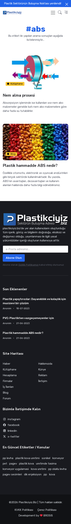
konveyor (58, 458)
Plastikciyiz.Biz (28, 502)
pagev (13, 463)
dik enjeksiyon (33, 474)
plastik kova (26, 463)
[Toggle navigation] (53, 12)
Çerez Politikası (47, 510)
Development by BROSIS (35, 515)
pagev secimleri (12, 474)
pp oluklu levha (57, 469)
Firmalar (8, 381)
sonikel (46, 458)
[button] (60, 12)
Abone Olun (14, 257)
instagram (14, 419)
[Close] (66, 4)
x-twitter (13, 436)
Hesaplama (10, 375)
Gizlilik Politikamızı (28, 264)
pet (5, 463)
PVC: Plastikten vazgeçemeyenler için (28, 318)
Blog (13, 154)
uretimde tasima (46, 463)
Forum (7, 398)
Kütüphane (17, 83)
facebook (13, 425)
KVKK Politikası (24, 510)
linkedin (12, 430)
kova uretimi (38, 469)
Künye (42, 369)
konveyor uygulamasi (16, 469)
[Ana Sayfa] (12, 12)
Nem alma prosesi (19, 95)
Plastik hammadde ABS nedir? (30, 165)
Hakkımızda (45, 363)
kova (52, 474)
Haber (6, 363)
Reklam (42, 375)
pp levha (8, 458)
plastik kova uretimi (27, 458)
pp (45, 474)
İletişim (42, 381)
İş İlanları (8, 386)
